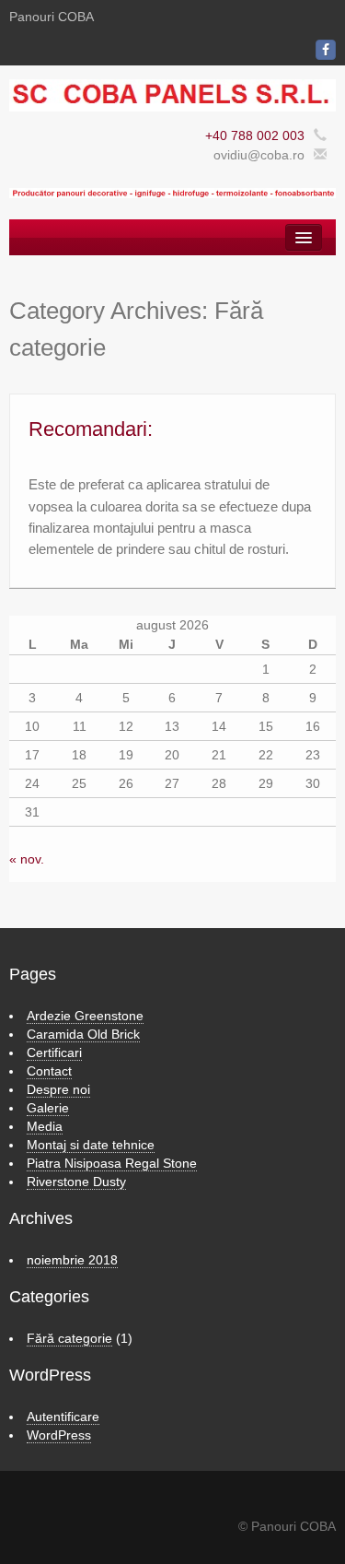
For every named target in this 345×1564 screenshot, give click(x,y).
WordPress (59, 1435)
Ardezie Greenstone (85, 1015)
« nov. (26, 859)
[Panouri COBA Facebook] (326, 50)
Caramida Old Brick (83, 1034)
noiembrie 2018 (72, 1259)
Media (45, 1126)
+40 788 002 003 (255, 135)
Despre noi (58, 1089)
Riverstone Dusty (76, 1181)
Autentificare (63, 1416)
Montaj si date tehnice (91, 1144)
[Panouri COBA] (172, 94)
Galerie (48, 1107)
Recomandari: (91, 429)
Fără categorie (69, 1338)
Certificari (54, 1052)
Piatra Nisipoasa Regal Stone (112, 1163)
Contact (49, 1071)
